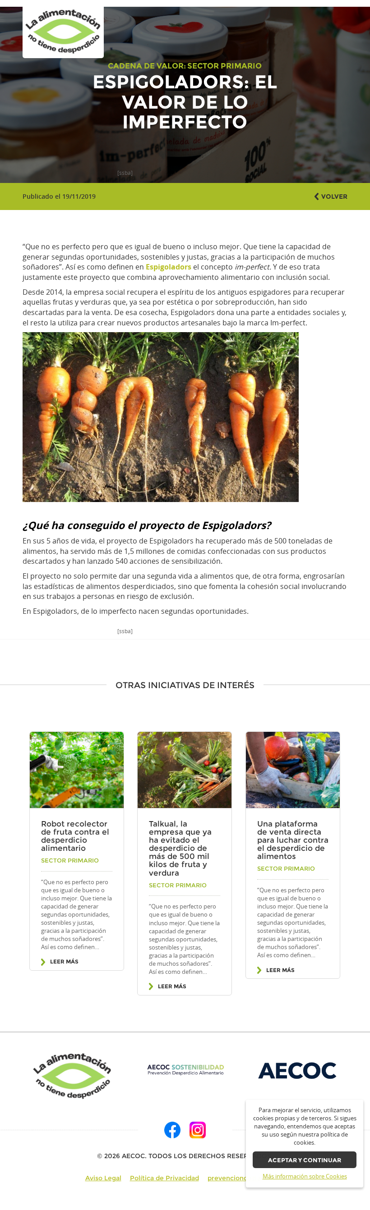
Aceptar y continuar (304, 1160)
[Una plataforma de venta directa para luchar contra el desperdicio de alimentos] (293, 770)
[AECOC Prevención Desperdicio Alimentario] (185, 1070)
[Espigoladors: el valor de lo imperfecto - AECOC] (63, 31)
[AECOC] (297, 1070)
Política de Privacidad (164, 1178)
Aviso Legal (103, 1178)
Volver (334, 196)
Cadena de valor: (147, 65)
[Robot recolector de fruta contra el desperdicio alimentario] (77, 770)
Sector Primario (224, 65)
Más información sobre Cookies (305, 1176)
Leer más (64, 962)
